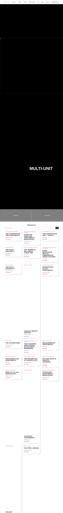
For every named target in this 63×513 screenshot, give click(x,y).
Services (25, 2)
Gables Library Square (31, 331)
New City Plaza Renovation (12, 373)
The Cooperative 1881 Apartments (13, 234)
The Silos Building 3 (10, 267)
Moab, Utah (44, 237)
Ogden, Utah (26, 350)
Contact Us (48, 2)
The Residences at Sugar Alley (31, 359)
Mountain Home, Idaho (28, 450)
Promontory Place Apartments (48, 268)
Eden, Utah (7, 362)
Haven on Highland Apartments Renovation (29, 237)
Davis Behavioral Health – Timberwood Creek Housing (48, 254)
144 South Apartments (29, 437)
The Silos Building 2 (10, 250)
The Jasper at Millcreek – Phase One (30, 251)
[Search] (57, 228)
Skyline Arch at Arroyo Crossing (49, 360)
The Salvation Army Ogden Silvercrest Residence (30, 346)
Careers (42, 2)
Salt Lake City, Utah (9, 237)
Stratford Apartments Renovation (47, 373)
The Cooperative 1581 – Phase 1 (49, 234)
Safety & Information (31, 2)
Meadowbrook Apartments (48, 343)
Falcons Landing (31, 448)
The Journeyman (13, 343)
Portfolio (19, 2)
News (38, 2)
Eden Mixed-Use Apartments (12, 359)
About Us (13, 2)
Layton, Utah (44, 258)
